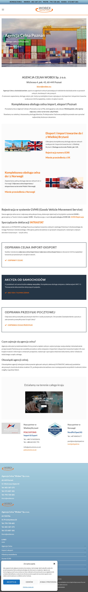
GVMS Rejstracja (77, 217)
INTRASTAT (37, 222)
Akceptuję (11, 582)
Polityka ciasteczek (28, 587)
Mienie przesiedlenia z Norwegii (20, 192)
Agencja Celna (7, 546)
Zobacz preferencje (47, 582)
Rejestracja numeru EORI (58, 152)
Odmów (29, 582)
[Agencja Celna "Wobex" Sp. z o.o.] (44, 9)
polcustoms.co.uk (30, 450)
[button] (54, 564)
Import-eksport (7, 550)
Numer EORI (6, 558)
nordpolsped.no (73, 444)
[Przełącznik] (85, 546)
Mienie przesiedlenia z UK (58, 157)
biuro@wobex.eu (44, 86)
